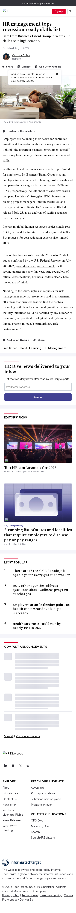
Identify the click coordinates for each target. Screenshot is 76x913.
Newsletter (9, 804)
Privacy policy (10, 895)
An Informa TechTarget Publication (38, 3)
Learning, (36, 348)
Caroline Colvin (21, 55)
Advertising (38, 787)
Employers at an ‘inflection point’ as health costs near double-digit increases (41, 609)
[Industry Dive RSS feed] (27, 766)
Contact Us (10, 799)
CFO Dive (37, 820)
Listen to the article (24, 131)
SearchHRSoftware (43, 837)
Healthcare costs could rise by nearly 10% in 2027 (37, 626)
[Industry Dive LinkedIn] (5, 766)
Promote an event (42, 804)
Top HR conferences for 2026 (30, 467)
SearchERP (38, 832)
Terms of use (30, 895)
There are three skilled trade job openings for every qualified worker (41, 573)
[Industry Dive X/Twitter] (20, 766)
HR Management (55, 348)
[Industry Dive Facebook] (13, 766)
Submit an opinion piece (46, 799)
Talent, (23, 348)
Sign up (59, 11)
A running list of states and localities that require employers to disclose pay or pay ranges (38, 535)
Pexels (37, 121)
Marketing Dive (40, 826)
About (6, 787)
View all (8, 736)
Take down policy (51, 895)
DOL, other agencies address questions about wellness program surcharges (40, 590)
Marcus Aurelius (20, 121)
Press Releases (12, 820)
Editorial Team (11, 793)
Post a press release (28, 736)
